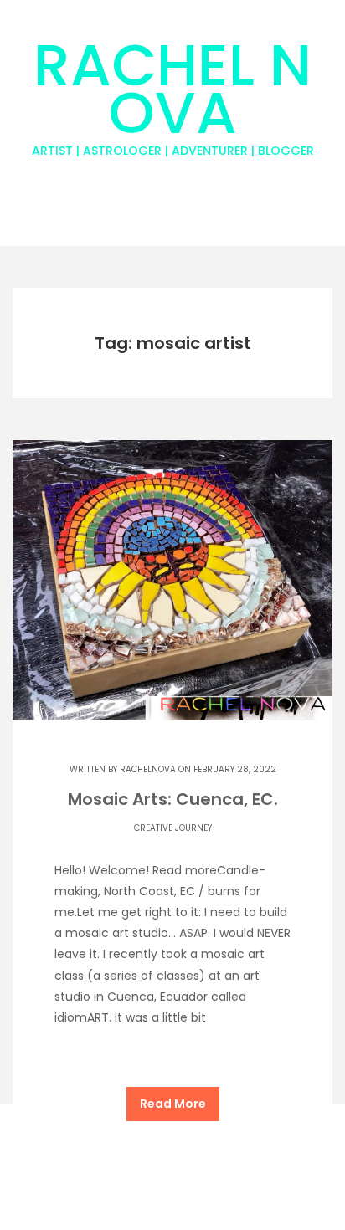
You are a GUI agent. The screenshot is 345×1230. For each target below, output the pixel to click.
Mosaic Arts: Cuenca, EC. (173, 799)
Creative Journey (173, 828)
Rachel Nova (173, 91)
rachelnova (148, 769)
